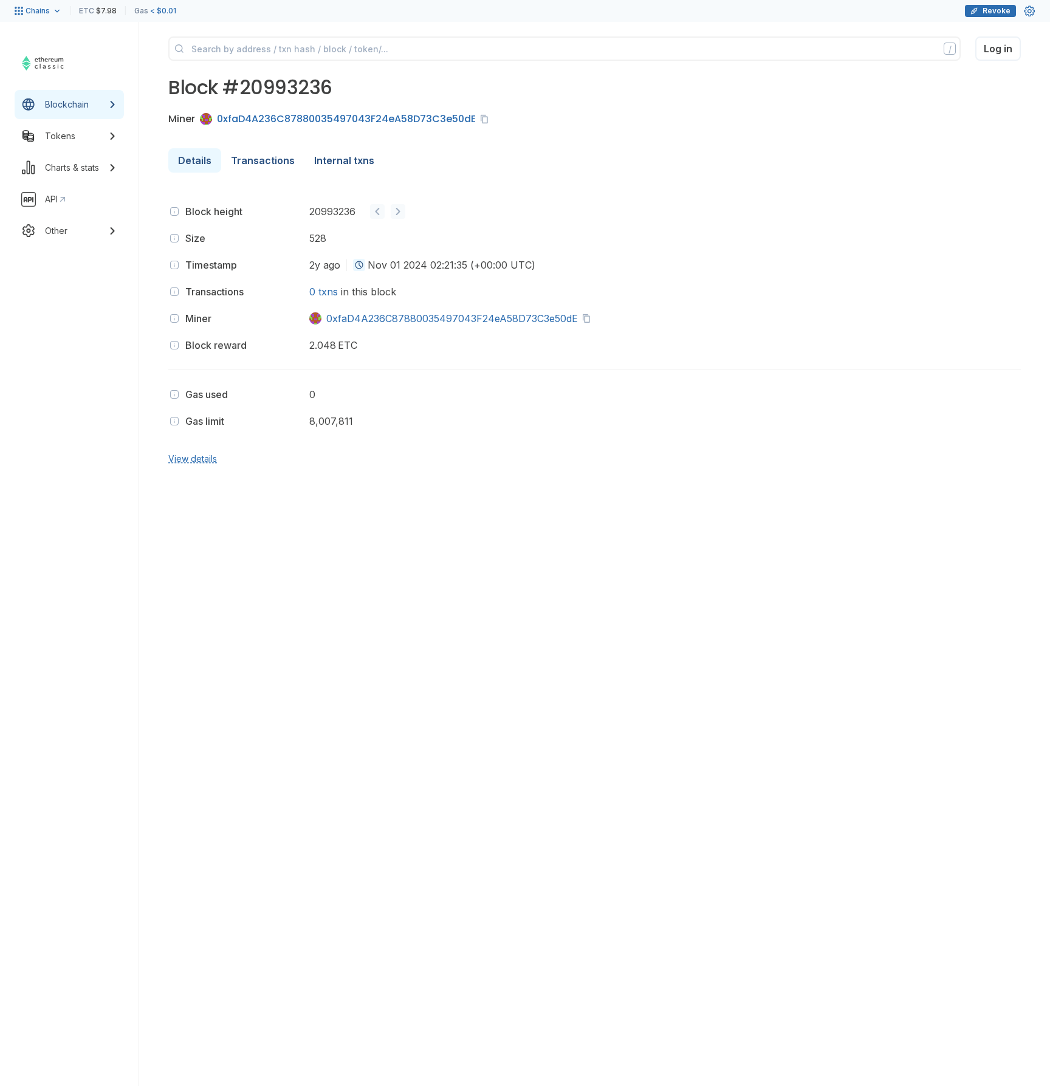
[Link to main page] (58, 63)
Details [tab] (194, 160)
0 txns (323, 292)
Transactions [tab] (263, 160)
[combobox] (359, 265)
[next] (398, 211)
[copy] (487, 119)
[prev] (377, 211)
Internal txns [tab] (344, 160)
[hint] (174, 211)
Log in (998, 49)
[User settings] (1029, 11)
